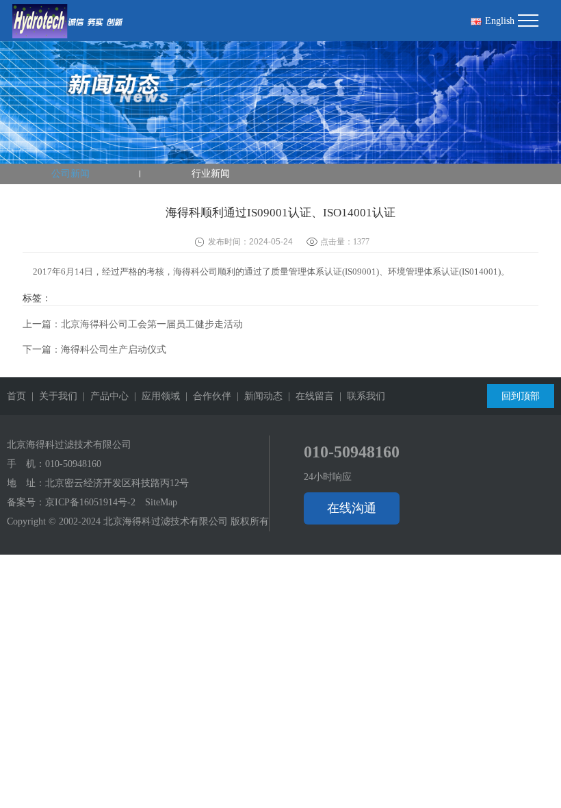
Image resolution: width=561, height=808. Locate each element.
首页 (16, 396)
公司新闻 (70, 173)
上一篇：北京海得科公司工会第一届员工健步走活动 (133, 324)
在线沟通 (351, 508)
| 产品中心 (103, 396)
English (499, 21)
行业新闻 (211, 173)
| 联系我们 (359, 396)
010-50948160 (73, 464)
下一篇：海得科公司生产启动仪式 (94, 349)
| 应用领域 (154, 396)
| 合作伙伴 (205, 396)
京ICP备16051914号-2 (90, 502)
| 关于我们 (51, 396)
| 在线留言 (308, 396)
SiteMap (161, 502)
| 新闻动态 (257, 396)
